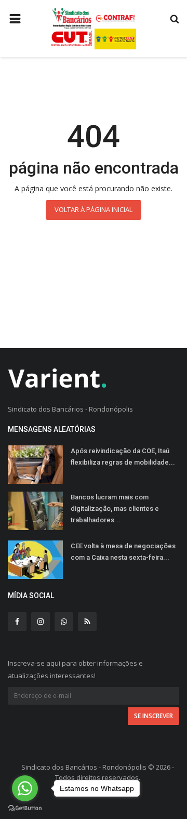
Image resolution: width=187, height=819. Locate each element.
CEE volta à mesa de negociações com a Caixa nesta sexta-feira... (123, 551)
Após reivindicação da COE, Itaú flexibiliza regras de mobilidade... (123, 456)
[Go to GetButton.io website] (25, 808)
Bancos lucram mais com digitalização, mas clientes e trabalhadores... (115, 508)
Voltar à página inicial (93, 209)
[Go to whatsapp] (25, 788)
